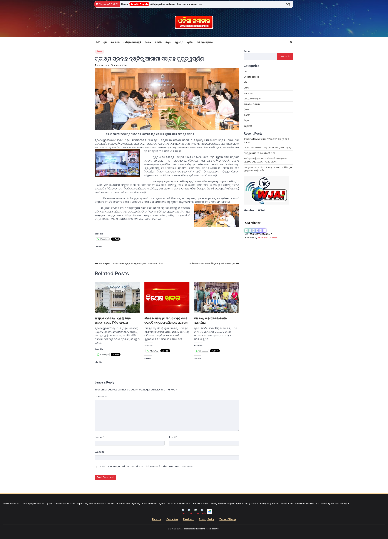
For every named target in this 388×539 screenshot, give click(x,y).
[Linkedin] (196, 513)
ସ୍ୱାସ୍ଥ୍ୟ (179, 42)
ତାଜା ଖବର (115, 42)
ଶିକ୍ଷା (168, 42)
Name (99, 437)
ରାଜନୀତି (158, 42)
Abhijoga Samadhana (162, 4)
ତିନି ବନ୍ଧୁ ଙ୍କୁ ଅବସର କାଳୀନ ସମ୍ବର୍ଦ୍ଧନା (210, 321)
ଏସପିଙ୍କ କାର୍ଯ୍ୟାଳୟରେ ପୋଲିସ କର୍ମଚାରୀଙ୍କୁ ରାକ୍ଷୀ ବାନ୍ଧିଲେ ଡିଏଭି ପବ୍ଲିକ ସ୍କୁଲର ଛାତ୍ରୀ (265, 160)
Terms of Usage (227, 519)
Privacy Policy (206, 519)
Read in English (139, 4)
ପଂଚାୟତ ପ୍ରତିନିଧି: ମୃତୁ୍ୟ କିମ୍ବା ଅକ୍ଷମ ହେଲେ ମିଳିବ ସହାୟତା (113, 321)
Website (100, 452)
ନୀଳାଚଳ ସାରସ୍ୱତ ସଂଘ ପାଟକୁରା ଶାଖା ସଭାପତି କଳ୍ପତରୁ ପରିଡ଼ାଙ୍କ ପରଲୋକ (166, 321)
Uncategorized (251, 76)
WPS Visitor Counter (267, 237)
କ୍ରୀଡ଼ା (190, 42)
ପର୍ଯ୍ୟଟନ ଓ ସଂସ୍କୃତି (132, 42)
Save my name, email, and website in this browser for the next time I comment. (146, 466)
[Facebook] (184, 513)
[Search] (291, 42)
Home (124, 4)
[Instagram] (203, 513)
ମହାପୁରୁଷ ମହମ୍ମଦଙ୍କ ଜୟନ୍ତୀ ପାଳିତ (260, 153)
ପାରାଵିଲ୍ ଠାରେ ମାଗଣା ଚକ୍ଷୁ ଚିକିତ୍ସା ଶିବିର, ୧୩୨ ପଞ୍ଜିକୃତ (268, 147)
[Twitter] (190, 513)
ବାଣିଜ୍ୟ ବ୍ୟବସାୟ (205, 42)
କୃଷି (105, 42)
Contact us (183, 4)
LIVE (97, 42)
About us (196, 4)
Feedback (188, 519)
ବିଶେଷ (148, 42)
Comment (102, 396)
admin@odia (103, 65)
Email (173, 437)
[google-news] (209, 513)
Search (248, 51)
